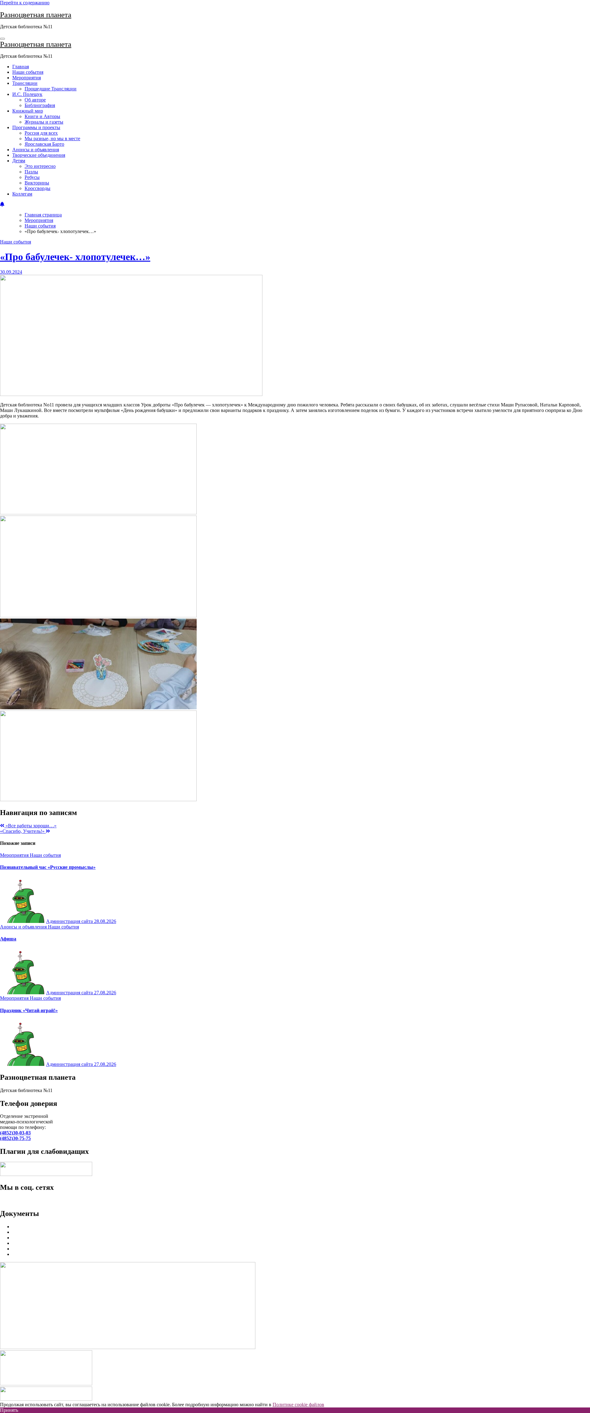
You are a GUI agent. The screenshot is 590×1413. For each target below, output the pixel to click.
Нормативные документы (39, 1226)
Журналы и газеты (44, 122)
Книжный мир (27, 110)
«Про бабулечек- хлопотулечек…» (75, 256)
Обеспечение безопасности (40, 1237)
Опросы (20, 1254)
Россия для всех (41, 133)
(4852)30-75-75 (15, 1138)
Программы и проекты (36, 127)
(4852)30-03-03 (15, 1132)
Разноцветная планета (35, 14)
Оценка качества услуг (36, 1232)
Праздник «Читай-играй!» (29, 1010)
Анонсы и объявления (35, 149)
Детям (18, 160)
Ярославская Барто (44, 144)
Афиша (8, 938)
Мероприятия (26, 77)
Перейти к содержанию (24, 2)
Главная (20, 66)
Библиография (40, 105)
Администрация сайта (70, 921)
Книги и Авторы (42, 116)
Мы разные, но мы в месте (52, 138)
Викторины (37, 182)
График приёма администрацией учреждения (59, 1243)
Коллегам (22, 193)
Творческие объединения (38, 155)
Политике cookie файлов (298, 1404)
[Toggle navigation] (2, 39)
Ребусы (32, 177)
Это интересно (40, 166)
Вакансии (22, 1248)
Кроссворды (37, 188)
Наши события (27, 72)
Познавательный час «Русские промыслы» (48, 867)
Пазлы (31, 171)
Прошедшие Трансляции (51, 88)
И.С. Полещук (27, 94)
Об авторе (35, 99)
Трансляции (24, 83)
